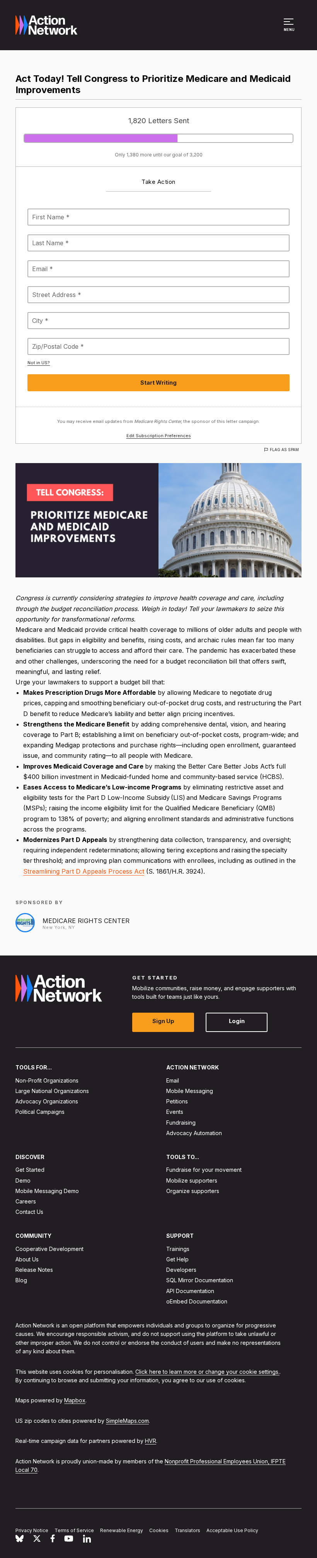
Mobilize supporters (191, 1180)
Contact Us (29, 1211)
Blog (21, 1280)
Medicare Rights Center (86, 921)
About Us (27, 1259)
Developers (181, 1269)
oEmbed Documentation (196, 1301)
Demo (23, 1180)
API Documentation (190, 1291)
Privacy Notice (31, 1530)
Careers (25, 1201)
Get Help (177, 1259)
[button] (290, 28)
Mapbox (74, 1400)
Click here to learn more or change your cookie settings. (207, 1371)
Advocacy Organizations (46, 1101)
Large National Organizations (52, 1091)
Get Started (29, 1170)
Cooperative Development (49, 1249)
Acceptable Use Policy (232, 1530)
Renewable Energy (121, 1530)
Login (237, 1021)
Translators (187, 1530)
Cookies (159, 1530)
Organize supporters (192, 1191)
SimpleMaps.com (127, 1420)
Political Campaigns (40, 1112)
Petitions (177, 1101)
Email (172, 1080)
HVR (150, 1441)
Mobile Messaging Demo (47, 1191)
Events (174, 1112)
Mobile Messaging (189, 1091)
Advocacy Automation (194, 1133)
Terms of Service (74, 1530)
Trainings (177, 1249)
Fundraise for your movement (204, 1170)
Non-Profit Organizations (46, 1080)
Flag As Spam (284, 449)
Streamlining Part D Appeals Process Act (83, 871)
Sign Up (163, 1021)
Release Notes (34, 1269)
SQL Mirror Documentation (199, 1280)
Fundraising (181, 1122)
